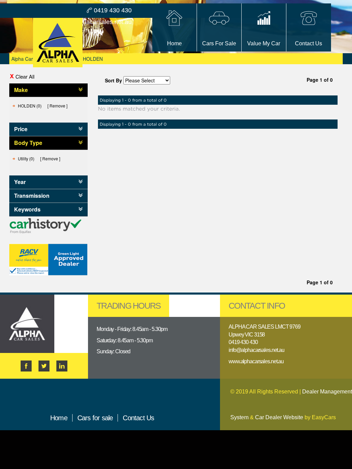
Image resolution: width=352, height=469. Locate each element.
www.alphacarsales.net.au (256, 361)
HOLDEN (93, 58)
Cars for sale (95, 418)
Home (58, 418)
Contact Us (138, 418)
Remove (57, 105)
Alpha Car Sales (28, 58)
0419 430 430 (113, 10)
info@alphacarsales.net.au (95, 22)
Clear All (24, 76)
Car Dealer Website (279, 417)
